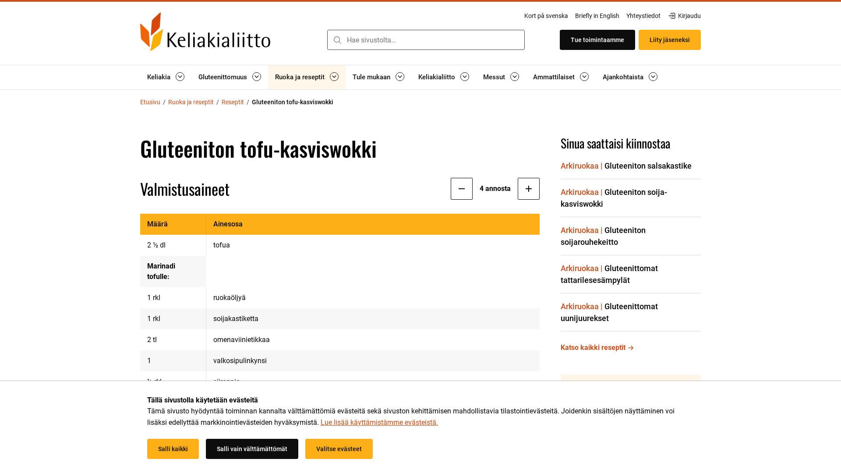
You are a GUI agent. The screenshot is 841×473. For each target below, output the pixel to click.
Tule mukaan (371, 77)
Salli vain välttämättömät (252, 448)
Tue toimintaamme (597, 39)
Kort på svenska (546, 15)
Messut (494, 77)
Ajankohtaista (623, 77)
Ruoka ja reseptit (300, 77)
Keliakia (158, 77)
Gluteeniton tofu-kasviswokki (292, 102)
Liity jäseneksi (670, 39)
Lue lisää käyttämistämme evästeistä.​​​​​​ (379, 422)
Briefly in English (597, 15)
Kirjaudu (689, 16)
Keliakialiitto (436, 77)
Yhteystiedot (643, 15)
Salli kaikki (173, 448)
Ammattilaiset (554, 77)
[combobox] (426, 40)
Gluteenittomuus (222, 77)
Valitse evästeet (339, 448)
